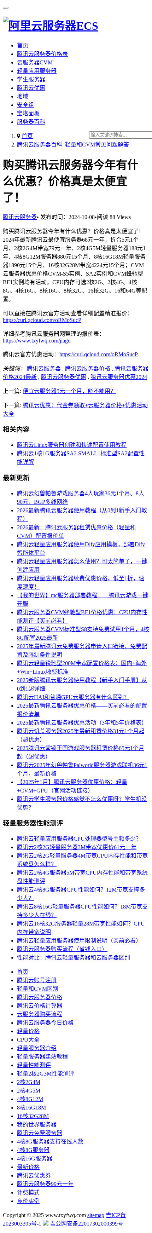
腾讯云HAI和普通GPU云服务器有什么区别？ (73, 697)
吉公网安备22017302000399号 (85, 1224)
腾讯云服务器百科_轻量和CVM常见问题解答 (73, 145)
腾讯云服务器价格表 (42, 54)
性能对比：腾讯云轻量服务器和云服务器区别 (73, 958)
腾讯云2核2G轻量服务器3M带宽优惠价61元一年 (76, 847)
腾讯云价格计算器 (39, 1006)
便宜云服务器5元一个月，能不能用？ (69, 391)
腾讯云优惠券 (34, 1175)
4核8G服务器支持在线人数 (50, 1142)
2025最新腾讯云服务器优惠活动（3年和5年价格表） (82, 723)
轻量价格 (28, 1031)
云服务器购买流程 (39, 1014)
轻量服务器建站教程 (42, 1057)
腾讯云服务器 (20, 217)
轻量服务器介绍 (37, 1048)
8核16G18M (31, 1108)
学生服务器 (31, 79)
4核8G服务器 (33, 1150)
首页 (22, 45)
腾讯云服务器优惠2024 (118, 377)
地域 (22, 96)
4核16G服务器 (34, 1159)
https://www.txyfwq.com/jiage (36, 341)
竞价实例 (28, 1201)
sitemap (95, 1215)
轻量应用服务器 (37, 71)
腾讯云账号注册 (37, 980)
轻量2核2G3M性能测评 (45, 1074)
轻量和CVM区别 (37, 989)
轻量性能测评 (34, 1065)
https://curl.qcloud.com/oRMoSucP (42, 320)
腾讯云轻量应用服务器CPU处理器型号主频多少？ (79, 839)
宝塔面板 (28, 113)
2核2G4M (28, 1082)
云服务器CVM (35, 62)
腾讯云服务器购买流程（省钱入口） (62, 949)
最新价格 (28, 1167)
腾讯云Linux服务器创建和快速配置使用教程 (72, 445)
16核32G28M (33, 1116)
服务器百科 (31, 122)
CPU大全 (28, 1040)
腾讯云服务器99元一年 (45, 1184)
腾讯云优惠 (31, 88)
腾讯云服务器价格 (87, 368)
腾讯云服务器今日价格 (45, 1023)
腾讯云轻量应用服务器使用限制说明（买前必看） (79, 941)
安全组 (25, 105)
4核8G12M (30, 1099)
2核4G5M (28, 1091)
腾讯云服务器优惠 (63, 377)
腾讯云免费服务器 (39, 1133)
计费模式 (28, 1192)
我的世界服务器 (37, 1125)
